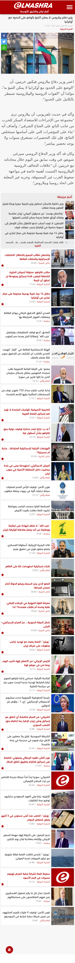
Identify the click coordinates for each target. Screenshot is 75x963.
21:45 (32, 552)
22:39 (32, 301)
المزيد (37, 245)
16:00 (31, 823)
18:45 (39, 340)
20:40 (31, 785)
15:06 (39, 533)
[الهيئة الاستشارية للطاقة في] (62, 355)
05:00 (33, 611)
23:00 (35, 570)
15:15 (32, 436)
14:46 (39, 320)
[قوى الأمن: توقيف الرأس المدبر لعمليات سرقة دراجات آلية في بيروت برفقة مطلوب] (62, 491)
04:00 (33, 630)
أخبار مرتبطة (64, 196)
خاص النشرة (44, 262)
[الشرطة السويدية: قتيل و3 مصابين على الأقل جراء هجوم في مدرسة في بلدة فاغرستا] (62, 742)
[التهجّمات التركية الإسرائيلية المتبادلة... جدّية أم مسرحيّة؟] (62, 452)
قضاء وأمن (45, 380)
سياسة (47, 320)
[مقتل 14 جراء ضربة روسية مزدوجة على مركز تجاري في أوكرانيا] (69, 234)
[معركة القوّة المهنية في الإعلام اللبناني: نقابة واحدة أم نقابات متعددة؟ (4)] (62, 607)
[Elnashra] (33, 5)
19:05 (38, 843)
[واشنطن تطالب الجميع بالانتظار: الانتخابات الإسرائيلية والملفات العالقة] (62, 258)
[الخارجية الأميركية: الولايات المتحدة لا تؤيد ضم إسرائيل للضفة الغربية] (62, 413)
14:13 (32, 669)
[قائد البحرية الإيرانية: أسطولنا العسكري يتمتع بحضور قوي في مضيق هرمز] (62, 549)
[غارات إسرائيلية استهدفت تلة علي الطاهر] (62, 568)
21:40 (39, 361)
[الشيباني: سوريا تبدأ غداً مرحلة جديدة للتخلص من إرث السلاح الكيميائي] (62, 781)
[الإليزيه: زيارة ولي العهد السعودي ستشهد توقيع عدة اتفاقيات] (62, 800)
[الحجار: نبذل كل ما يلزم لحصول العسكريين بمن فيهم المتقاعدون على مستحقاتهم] (62, 897)
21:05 (38, 765)
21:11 (32, 690)
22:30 (32, 709)
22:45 (31, 748)
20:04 (32, 649)
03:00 (33, 262)
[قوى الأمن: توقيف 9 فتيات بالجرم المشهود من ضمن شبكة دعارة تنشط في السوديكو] (62, 916)
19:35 (38, 901)
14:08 (31, 728)
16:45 (35, 477)
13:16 (35, 380)
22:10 (35, 494)
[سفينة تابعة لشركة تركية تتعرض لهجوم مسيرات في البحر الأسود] (62, 877)
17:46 (32, 284)
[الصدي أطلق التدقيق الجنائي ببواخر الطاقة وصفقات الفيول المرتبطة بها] (62, 316)
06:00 (33, 591)
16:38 (31, 862)
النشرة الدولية (66, 28)
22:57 (32, 514)
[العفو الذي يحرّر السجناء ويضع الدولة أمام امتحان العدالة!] (62, 587)
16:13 (31, 881)
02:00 (33, 456)
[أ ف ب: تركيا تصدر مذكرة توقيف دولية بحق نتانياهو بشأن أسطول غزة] (62, 432)
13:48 (34, 920)
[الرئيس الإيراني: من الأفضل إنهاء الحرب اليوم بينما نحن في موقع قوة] (62, 665)
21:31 (32, 398)
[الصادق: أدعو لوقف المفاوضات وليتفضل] (62, 336)
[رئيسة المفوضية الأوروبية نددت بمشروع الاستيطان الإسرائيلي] (62, 703)
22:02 (32, 417)
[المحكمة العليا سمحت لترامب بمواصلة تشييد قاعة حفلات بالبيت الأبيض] (62, 510)
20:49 (31, 804)
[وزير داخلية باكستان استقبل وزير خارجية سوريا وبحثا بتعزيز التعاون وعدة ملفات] (69, 205)
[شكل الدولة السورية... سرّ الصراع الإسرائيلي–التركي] (62, 626)
